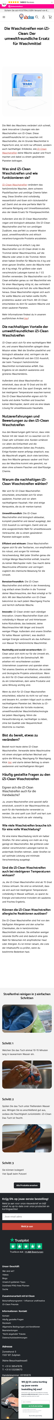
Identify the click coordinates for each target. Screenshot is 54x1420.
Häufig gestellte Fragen (13, 1319)
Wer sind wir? (8, 1271)
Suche (5, 1289)
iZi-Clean (10, 1304)
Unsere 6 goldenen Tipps (13, 1282)
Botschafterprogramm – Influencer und (23, 1300)
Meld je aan (27, 1226)
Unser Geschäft (10, 1266)
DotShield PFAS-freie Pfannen (15, 1285)
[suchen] (37, 17)
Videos (5, 1274)
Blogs (4, 1278)
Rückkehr (6, 1323)
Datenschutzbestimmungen (14, 1337)
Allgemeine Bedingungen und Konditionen (21, 1326)
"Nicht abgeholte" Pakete (13, 1334)
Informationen (14, 1311)
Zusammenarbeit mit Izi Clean (18, 1296)
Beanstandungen (10, 1330)
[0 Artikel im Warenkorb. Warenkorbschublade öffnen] (50, 17)
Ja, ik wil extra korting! (36, 1406)
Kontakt (5, 1316)
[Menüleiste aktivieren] (4, 17)
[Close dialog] (51, 1378)
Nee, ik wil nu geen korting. (35, 1416)
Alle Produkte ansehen (27, 1185)
